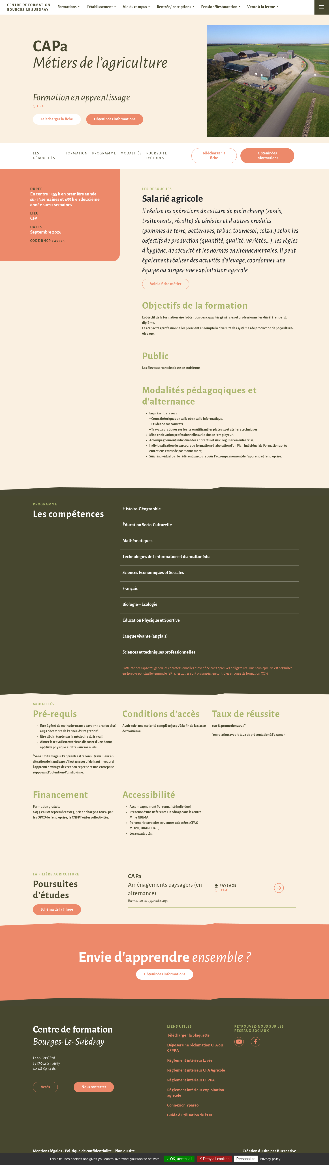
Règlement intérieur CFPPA (191, 1080)
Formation (77, 153)
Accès (45, 1087)
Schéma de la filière (57, 909)
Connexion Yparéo (183, 1105)
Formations (67, 7)
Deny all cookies (215, 1159)
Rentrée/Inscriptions (174, 7)
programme (104, 153)
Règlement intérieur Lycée (189, 1060)
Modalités (131, 153)
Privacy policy (270, 1159)
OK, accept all (180, 1159)
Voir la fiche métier (165, 284)
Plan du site (125, 1151)
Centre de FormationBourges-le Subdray (29, 7)
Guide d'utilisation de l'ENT (190, 1115)
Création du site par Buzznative (269, 1151)
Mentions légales (47, 1151)
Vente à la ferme (261, 7)
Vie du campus (135, 7)
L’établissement (100, 7)
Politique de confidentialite (88, 1151)
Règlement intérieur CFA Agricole (196, 1070)
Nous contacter (93, 1087)
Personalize (245, 1159)
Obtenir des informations (114, 119)
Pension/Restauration (219, 7)
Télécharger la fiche (57, 119)
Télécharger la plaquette (188, 1035)
